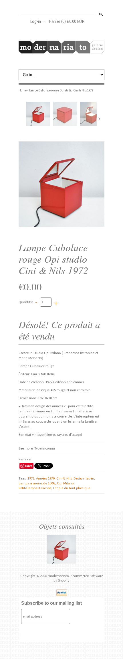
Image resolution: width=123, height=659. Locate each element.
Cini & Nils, (64, 478)
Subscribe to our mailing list (51, 603)
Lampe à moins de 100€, (37, 483)
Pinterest (71, 8)
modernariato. (59, 576)
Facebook (52, 8)
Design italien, (84, 478)
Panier (66, 21)
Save (28, 466)
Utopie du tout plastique (71, 488)
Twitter (61, 8)
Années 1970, (45, 478)
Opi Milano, (66, 483)
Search (100, 14)
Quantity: (26, 302)
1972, (31, 478)
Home (23, 90)
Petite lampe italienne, (35, 488)
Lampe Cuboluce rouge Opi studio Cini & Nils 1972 (61, 90)
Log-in (35, 21)
